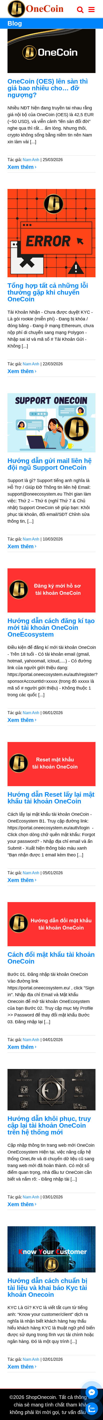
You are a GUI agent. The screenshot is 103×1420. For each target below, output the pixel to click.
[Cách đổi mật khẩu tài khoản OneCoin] (52, 924)
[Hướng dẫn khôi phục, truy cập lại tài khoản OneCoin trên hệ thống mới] (52, 1089)
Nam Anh (31, 160)
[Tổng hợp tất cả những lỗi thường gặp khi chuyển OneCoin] (52, 233)
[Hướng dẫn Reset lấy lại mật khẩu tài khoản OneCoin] (52, 764)
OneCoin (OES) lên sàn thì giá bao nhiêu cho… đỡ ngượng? (48, 88)
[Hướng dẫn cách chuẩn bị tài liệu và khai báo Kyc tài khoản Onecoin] (52, 1249)
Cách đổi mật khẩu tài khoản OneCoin (51, 958)
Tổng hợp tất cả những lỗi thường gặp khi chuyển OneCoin (48, 292)
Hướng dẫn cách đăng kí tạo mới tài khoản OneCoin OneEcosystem (51, 627)
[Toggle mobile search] (80, 9)
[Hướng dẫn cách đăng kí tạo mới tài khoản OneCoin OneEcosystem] (52, 590)
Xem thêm (21, 167)
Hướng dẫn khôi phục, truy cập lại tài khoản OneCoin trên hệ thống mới (49, 1125)
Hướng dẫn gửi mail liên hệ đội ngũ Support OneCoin (50, 464)
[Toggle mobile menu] (92, 9)
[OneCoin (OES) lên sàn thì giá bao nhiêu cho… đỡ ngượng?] (52, 51)
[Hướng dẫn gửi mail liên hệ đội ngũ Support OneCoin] (52, 422)
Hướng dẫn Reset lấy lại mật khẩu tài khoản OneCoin (51, 798)
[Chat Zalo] (92, 1408)
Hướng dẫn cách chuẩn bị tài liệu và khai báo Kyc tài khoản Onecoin (47, 1287)
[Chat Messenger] (92, 1392)
